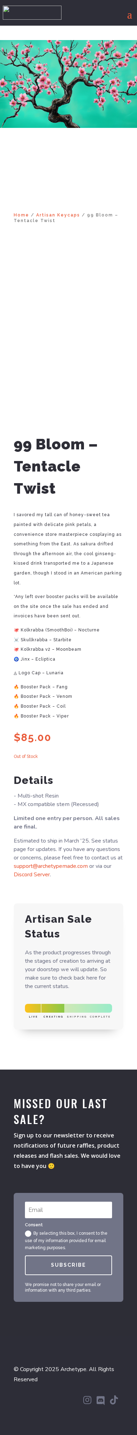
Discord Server (32, 874)
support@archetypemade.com (51, 866)
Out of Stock (26, 756)
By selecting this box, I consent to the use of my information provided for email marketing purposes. (66, 1240)
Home (21, 215)
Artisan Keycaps (58, 215)
